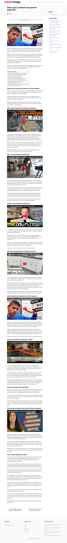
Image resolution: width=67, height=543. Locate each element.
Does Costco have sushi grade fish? (55, 48)
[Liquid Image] (13, 2)
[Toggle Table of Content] (28, 71)
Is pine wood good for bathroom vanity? (15, 81)
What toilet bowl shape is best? (54, 38)
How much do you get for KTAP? (54, 41)
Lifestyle (57, 2)
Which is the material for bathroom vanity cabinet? (17, 73)
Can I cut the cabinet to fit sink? (15, 85)
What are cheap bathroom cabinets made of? (17, 78)
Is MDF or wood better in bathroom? (15, 77)
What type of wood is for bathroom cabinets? (17, 74)
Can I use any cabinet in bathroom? (15, 75)
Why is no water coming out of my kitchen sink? (55, 31)
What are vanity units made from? (14, 82)
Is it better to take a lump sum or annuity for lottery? (55, 21)
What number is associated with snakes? (54, 28)
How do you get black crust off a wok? (55, 45)
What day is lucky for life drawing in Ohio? (54, 51)
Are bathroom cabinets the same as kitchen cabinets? (18, 84)
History (52, 2)
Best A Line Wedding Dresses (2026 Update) (55, 35)
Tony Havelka (10, 11)
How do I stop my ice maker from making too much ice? (55, 25)
